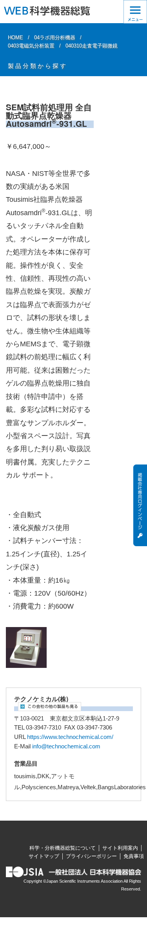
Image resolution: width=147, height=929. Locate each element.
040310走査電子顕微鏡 (91, 46)
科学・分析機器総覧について (62, 848)
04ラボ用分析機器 (54, 37)
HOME (15, 37)
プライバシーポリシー (91, 856)
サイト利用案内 (120, 848)
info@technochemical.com (66, 746)
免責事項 (133, 856)
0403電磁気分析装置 (31, 46)
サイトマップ (44, 856)
